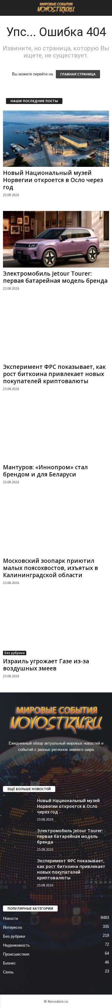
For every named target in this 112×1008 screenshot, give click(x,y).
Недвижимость (16, 945)
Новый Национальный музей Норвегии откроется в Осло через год (53, 180)
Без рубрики (14, 653)
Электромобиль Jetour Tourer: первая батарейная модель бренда (55, 277)
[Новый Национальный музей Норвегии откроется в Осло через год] (56, 139)
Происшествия (16, 954)
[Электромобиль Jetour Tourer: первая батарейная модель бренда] (56, 239)
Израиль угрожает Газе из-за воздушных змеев (46, 664)
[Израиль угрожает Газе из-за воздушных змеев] (56, 627)
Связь (8, 972)
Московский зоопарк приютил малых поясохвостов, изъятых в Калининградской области (50, 568)
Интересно (12, 927)
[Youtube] (74, 761)
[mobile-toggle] (8, 8)
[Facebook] (38, 761)
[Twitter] (63, 761)
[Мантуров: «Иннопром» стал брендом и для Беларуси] (56, 433)
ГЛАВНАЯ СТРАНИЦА (78, 74)
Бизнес (9, 963)
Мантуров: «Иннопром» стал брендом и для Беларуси (45, 470)
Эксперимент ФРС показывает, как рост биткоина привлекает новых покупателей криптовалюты (54, 374)
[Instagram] (51, 761)
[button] (102, 8)
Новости (10, 918)
